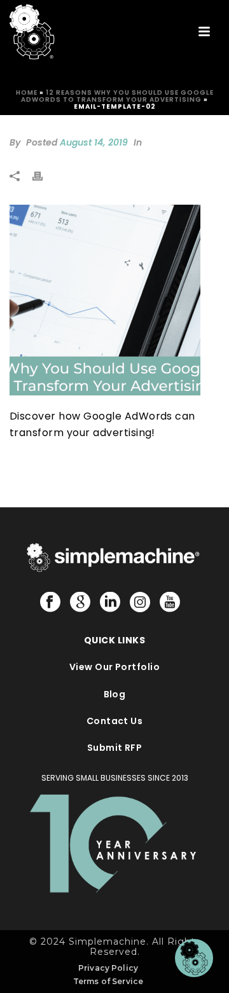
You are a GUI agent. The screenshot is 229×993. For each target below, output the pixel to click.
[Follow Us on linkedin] (110, 602)
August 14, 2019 (94, 142)
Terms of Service (108, 981)
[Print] (43, 175)
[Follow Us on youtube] (170, 602)
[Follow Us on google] (80, 602)
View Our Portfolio (114, 667)
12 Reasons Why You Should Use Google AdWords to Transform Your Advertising (117, 96)
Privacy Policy (108, 968)
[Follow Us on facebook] (50, 602)
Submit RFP (114, 747)
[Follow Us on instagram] (140, 602)
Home (27, 92)
